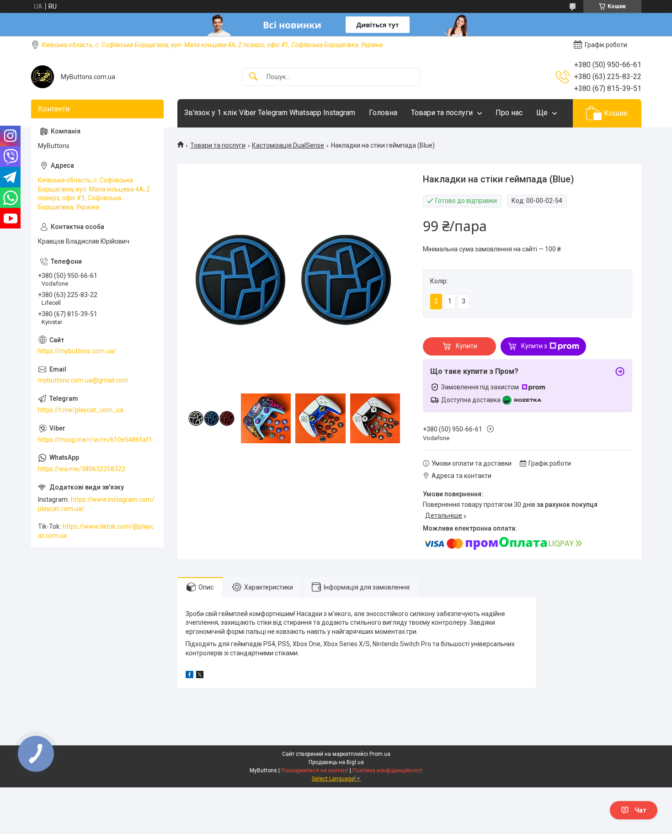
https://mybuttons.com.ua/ (77, 351)
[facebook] (189, 676)
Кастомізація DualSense (288, 145)
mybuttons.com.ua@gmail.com (83, 380)
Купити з (534, 346)
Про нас (509, 112)
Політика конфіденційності (387, 770)
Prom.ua (379, 754)
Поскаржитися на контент (314, 770)
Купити (466, 346)
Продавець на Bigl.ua (336, 762)
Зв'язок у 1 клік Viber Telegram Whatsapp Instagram (269, 112)
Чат (640, 810)
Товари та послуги (442, 112)
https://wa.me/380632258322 (81, 469)
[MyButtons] (42, 76)
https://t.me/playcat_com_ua (80, 410)
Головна (383, 112)
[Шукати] (253, 77)
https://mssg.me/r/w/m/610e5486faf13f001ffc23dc (97, 439)
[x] (199, 676)
